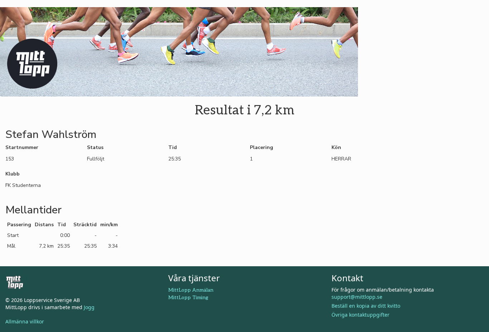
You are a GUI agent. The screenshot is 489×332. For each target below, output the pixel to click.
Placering (261, 147)
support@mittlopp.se (356, 296)
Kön (336, 147)
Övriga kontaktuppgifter (360, 314)
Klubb (12, 173)
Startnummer (21, 147)
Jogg (89, 307)
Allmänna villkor (24, 321)
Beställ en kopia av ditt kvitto (365, 305)
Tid (172, 147)
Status (95, 147)
